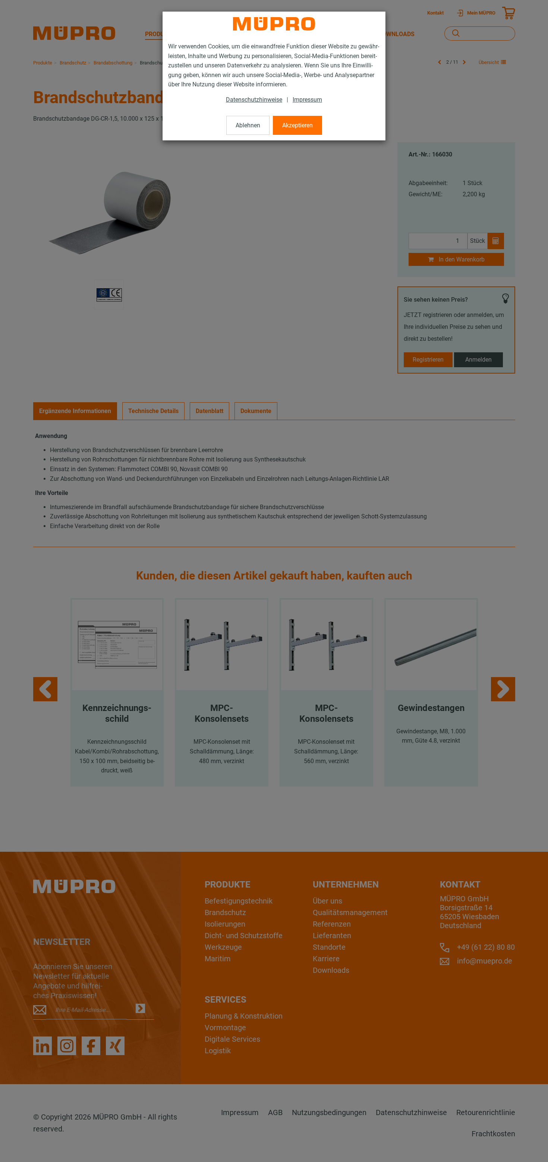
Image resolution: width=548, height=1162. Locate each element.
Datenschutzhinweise (254, 99)
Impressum (307, 99)
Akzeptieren (297, 125)
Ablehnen (248, 125)
